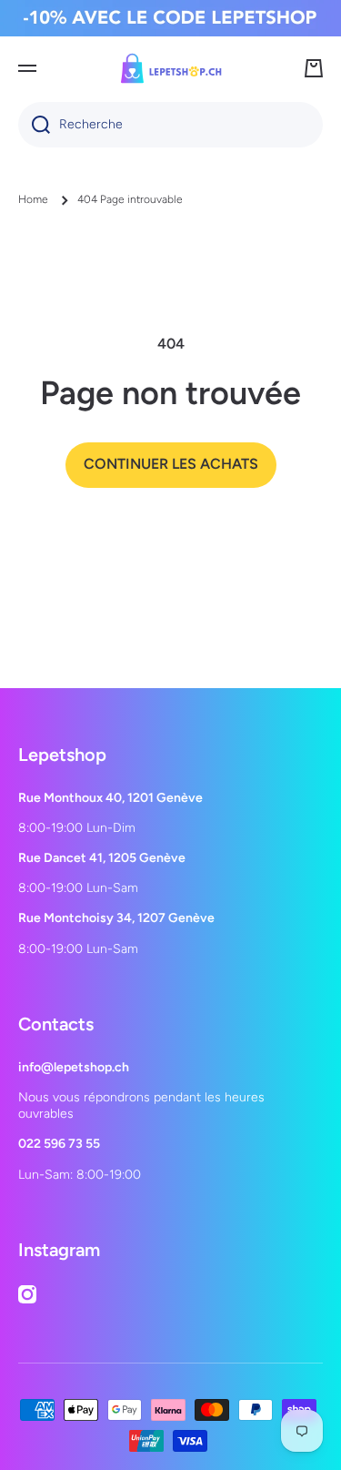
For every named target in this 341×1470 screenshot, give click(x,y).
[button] (314, 68)
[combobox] (170, 124)
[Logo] (171, 68)
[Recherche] (34, 124)
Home (33, 199)
